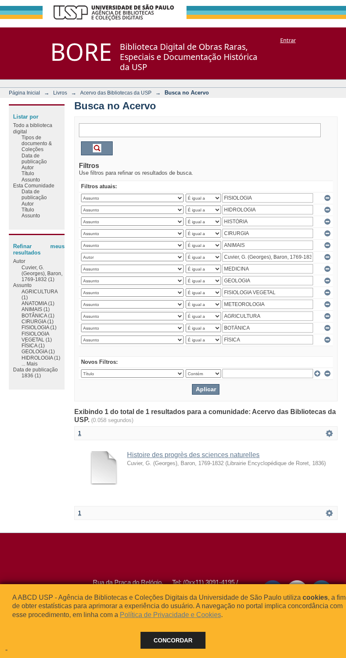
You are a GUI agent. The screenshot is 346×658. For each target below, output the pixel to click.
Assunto (31, 179)
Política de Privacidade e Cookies (170, 614)
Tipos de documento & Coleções (37, 143)
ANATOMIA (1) (38, 303)
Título (28, 173)
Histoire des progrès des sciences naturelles (193, 454)
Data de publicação (34, 158)
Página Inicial (24, 92)
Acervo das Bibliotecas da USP (115, 92)
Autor (28, 167)
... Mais (30, 363)
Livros (60, 92)
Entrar (288, 40)
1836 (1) (31, 375)
